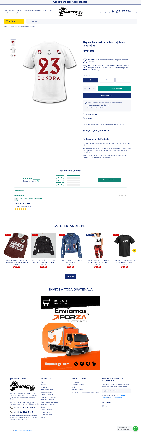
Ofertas (43, 417)
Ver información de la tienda (96, 108)
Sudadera (44, 387)
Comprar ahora (106, 95)
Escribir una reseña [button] (109, 180)
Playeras (43, 384)
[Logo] (70, 11)
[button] (136, 12)
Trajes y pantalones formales (49, 402)
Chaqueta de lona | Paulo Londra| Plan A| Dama (70, 261)
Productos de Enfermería (48, 397)
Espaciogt (17, 430)
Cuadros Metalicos (46, 409)
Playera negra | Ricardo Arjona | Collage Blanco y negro (124, 261)
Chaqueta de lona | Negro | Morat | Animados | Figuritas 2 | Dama (43, 261)
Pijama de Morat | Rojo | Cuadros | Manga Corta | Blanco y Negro (97, 261)
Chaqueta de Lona (46, 392)
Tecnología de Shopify (26, 430)
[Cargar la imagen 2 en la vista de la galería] (13, 50)
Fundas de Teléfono (47, 394)
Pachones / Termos (47, 390)
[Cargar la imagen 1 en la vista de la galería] (13, 42)
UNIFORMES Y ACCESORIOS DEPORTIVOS (85, 392)
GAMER (73, 387)
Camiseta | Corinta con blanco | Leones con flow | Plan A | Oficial (16, 261)
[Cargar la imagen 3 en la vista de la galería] (13, 55)
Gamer (43, 407)
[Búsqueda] (28, 21)
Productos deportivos (47, 399)
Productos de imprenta (48, 404)
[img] (19, 196)
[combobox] (81, 21)
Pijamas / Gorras (46, 412)
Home (5, 26)
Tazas (42, 382)
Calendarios (75, 382)
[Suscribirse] (128, 391)
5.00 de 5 (36, 179)
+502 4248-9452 (123, 10)
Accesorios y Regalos (47, 415)
